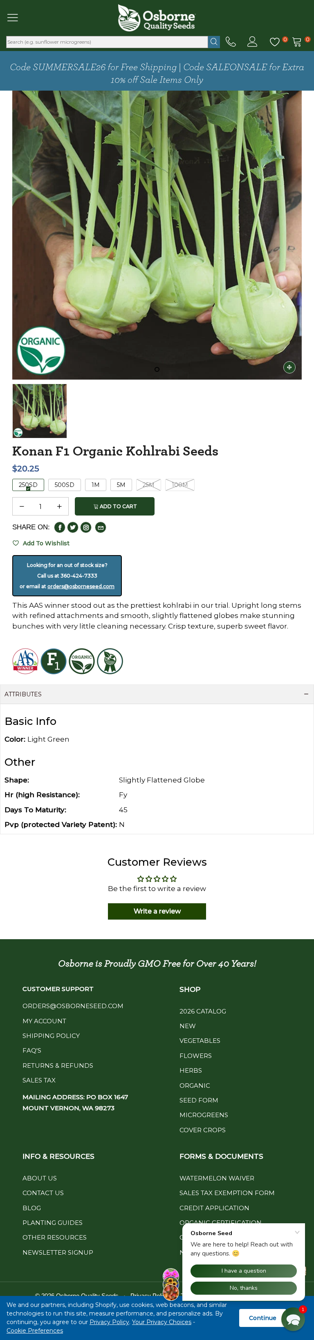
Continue (262, 1318)
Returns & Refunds (57, 1065)
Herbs (190, 1070)
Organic (194, 1085)
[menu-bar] (17, 17)
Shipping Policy (51, 1036)
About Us (39, 1178)
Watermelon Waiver (216, 1178)
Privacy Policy (109, 1322)
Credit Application (214, 1208)
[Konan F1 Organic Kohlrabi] (157, 235)
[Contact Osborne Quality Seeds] (231, 42)
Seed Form (198, 1100)
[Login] (252, 42)
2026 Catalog (202, 1011)
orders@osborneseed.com (80, 586)
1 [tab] (157, 369)
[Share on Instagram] (86, 527)
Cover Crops (202, 1130)
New (187, 1026)
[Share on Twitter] (72, 527)
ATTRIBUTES (23, 694)
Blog (31, 1208)
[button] (22, 507)
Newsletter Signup (57, 1252)
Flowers (195, 1056)
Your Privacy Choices (161, 1322)
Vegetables (199, 1040)
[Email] (100, 527)
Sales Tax (39, 1080)
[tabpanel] (157, 235)
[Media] (289, 367)
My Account (44, 1021)
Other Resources (54, 1237)
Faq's (31, 1050)
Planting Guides (52, 1223)
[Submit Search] (214, 42)
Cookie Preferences (35, 1330)
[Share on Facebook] (59, 527)
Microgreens (203, 1115)
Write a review (157, 911)
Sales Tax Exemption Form (227, 1193)
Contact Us (43, 1193)
